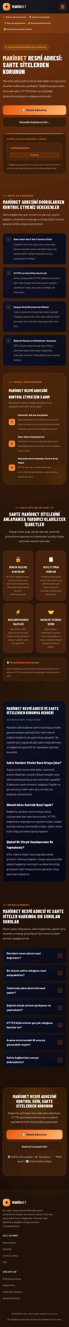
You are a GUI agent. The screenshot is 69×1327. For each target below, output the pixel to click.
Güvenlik (7, 1249)
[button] (34, 955)
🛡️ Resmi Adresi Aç (34, 110)
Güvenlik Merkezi (11, 1298)
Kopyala (34, 155)
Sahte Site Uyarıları (12, 1291)
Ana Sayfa (53, 1313)
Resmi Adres (9, 1242)
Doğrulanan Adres (12, 1278)
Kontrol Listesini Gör (34, 1146)
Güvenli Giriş (9, 1285)
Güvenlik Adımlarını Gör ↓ (34, 122)
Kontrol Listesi (10, 1255)
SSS (5, 1262)
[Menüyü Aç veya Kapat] (62, 6)
